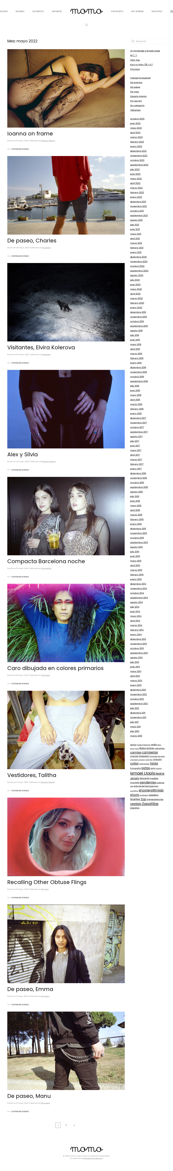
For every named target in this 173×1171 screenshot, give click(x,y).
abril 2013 (135, 676)
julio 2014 (134, 607)
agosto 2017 (136, 436)
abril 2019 (135, 349)
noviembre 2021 (138, 206)
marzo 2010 (136, 735)
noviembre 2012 (138, 694)
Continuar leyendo (20, 149)
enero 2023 (136, 146)
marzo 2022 (136, 187)
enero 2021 (136, 252)
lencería (144, 778)
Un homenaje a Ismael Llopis (145, 50)
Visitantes (46, 354)
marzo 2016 (136, 514)
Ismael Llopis (142, 773)
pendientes (148, 782)
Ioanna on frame (30, 133)
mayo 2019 (135, 344)
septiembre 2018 (139, 381)
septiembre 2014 (139, 597)
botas (150, 748)
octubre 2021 (137, 211)
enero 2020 (136, 307)
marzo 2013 (136, 680)
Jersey (134, 778)
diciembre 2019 (138, 312)
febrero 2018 (137, 409)
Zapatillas (150, 803)
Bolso (142, 748)
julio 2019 (134, 335)
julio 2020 (135, 280)
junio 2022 (135, 174)
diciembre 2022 (138, 151)
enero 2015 (136, 579)
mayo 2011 (135, 726)
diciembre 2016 (138, 473)
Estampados (144, 764)
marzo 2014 (136, 625)
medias (154, 778)
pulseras (160, 782)
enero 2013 (136, 685)
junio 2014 (135, 611)
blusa (132, 748)
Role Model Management (146, 786)
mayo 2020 (136, 289)
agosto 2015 (136, 547)
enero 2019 (136, 362)
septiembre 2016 (139, 487)
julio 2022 (135, 169)
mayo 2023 (136, 128)
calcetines (159, 748)
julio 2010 (134, 731)
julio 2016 (134, 496)
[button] (86, 25)
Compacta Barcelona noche (46, 561)
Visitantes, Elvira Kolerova (41, 347)
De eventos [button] (38, 11)
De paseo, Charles (31, 240)
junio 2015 (135, 556)
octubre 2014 (137, 593)
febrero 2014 (137, 630)
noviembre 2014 (138, 588)
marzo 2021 (136, 243)
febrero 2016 (137, 519)
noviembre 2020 (138, 261)
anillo (154, 744)
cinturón (157, 759)
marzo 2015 (136, 570)
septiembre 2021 (139, 215)
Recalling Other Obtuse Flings (46, 882)
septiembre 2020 (139, 270)
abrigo (133, 744)
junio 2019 (135, 339)
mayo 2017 (135, 450)
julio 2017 (134, 441)
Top (143, 799)
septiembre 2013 (139, 653)
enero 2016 (136, 524)
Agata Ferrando (143, 745)
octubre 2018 (137, 376)
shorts (134, 795)
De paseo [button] (20, 11)
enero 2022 (136, 197)
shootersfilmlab (151, 790)
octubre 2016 (137, 482)
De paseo (46, 247)
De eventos (46, 568)
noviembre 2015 (138, 533)
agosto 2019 (136, 330)
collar (134, 763)
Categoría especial (140, 78)
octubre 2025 (137, 118)
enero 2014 (136, 634)
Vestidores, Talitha (31, 775)
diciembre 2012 (138, 689)
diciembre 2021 (138, 201)
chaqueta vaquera (137, 760)
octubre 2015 (137, 537)
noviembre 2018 (138, 372)
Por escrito (136, 101)
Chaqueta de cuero (157, 756)
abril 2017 (135, 455)
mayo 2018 (135, 395)
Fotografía (135, 768)
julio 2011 (134, 722)
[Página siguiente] (74, 1125)
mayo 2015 (135, 560)
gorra (152, 768)
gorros (159, 768)
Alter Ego (135, 60)
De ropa (45, 889)
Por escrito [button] (117, 11)
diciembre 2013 (138, 639)
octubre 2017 (137, 427)
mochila (134, 782)
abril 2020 (135, 293)
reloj (131, 786)
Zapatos (134, 808)
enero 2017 (136, 468)
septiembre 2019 (139, 326)
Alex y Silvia (22, 454)
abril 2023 (135, 132)
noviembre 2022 (138, 155)
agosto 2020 (136, 275)
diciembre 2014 (138, 584)
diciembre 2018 (138, 367)
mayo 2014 (136, 616)
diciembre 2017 (138, 418)
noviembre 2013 (138, 643)
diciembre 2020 (138, 257)
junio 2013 (135, 666)
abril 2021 (135, 238)
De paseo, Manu (29, 1096)
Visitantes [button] (57, 11)
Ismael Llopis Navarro (93, 1158)
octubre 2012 (137, 699)
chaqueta (144, 756)
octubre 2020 (137, 266)
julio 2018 (134, 385)
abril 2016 (135, 510)
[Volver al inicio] (86, 11)
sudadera (153, 795)
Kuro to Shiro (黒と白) (141, 64)
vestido (136, 804)
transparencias (155, 799)
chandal (134, 756)
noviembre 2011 (138, 717)
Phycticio (135, 69)
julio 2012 (134, 708)
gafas (145, 768)
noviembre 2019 (138, 316)
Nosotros (157, 11)
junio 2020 (135, 284)
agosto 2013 (136, 657)
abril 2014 (135, 620)
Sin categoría (137, 105)
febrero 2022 (137, 192)
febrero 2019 (136, 358)
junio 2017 (135, 445)
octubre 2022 (137, 160)
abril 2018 (135, 399)
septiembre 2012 (139, 703)
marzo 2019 (136, 353)
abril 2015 (135, 565)
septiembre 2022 (139, 164)
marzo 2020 (136, 298)
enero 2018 (136, 413)
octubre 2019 (137, 321)
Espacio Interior (48, 140)
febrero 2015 (137, 574)
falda (154, 763)
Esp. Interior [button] (138, 11)
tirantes (135, 799)
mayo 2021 (135, 234)
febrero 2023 (137, 141)
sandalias (134, 791)
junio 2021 (135, 229)
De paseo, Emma (30, 989)
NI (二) (133, 55)
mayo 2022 (136, 178)
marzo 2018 (136, 404)
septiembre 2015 (139, 542)
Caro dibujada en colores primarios (55, 668)
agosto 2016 (136, 491)
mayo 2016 (135, 505)
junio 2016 (135, 501)
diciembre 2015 (138, 528)
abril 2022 (135, 183)
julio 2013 (134, 662)
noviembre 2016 (138, 478)
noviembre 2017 (138, 422)
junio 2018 (135, 390)
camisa (135, 752)
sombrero (144, 795)
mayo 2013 (135, 671)
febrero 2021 (136, 247)
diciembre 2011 (137, 712)
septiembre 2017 (139, 432)
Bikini (159, 745)
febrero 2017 (137, 464)
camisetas (150, 752)
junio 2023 (135, 123)
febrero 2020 (137, 303)
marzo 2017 (136, 459)
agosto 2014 (136, 602)
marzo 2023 (136, 137)
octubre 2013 (137, 648)
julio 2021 (134, 224)
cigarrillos (148, 760)
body (137, 748)
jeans (160, 773)
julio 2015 (134, 551)
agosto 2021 (136, 220)
